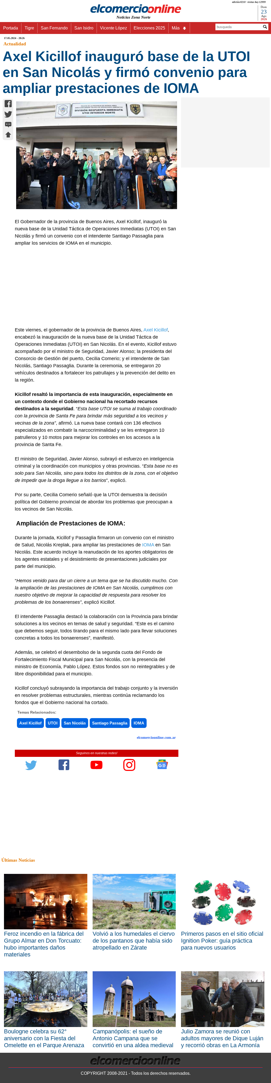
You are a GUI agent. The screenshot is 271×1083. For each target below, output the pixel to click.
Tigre (29, 28)
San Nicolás (75, 723)
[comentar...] (8, 125)
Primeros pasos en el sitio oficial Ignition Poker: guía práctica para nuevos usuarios (222, 940)
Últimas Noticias (18, 860)
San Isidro (83, 28)
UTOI (52, 723)
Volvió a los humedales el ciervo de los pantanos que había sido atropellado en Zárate (134, 940)
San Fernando (54, 28)
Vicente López (113, 28)
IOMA (139, 723)
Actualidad (14, 43)
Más (176, 28)
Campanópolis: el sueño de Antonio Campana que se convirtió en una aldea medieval (133, 1038)
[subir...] (8, 135)
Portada (10, 28)
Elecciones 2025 (149, 28)
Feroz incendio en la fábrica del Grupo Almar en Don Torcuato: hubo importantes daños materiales (44, 944)
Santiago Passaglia (109, 723)
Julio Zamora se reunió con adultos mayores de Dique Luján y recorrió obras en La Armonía (222, 1038)
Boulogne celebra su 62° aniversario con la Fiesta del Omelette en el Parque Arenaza (44, 1038)
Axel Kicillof (155, 330)
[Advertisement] (94, 286)
